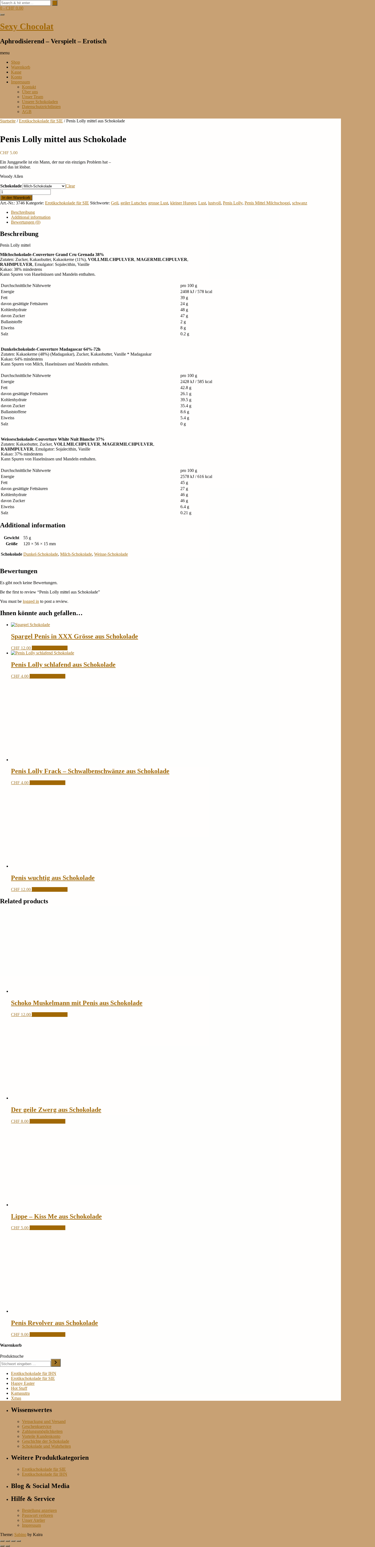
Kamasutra (20, 1393)
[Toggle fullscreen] (7, 1541)
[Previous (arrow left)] (2, 1546)
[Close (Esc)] (18, 1541)
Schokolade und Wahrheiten (46, 1446)
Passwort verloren (37, 1515)
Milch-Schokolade (76, 554)
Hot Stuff (19, 1388)
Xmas (16, 1398)
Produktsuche (12, 1356)
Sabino (20, 1534)
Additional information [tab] (31, 217)
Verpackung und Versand (44, 1421)
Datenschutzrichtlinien (41, 106)
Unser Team (32, 96)
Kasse (16, 72)
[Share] (13, 1541)
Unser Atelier (33, 1520)
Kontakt (29, 87)
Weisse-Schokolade (111, 554)
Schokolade (11, 186)
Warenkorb (20, 67)
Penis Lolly (232, 203)
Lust (202, 203)
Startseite (8, 121)
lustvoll (214, 203)
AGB (27, 111)
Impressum (20, 82)
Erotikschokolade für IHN (33, 1373)
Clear (70, 186)
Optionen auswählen (50, 648)
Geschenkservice (36, 1426)
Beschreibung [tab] (23, 212)
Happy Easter (23, 1383)
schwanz (299, 203)
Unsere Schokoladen (40, 101)
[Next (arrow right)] (7, 1546)
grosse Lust (158, 203)
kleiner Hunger (183, 203)
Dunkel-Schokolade (40, 554)
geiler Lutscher (133, 203)
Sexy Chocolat (27, 26)
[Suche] (56, 1363)
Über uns (30, 91)
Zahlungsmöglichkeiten (42, 1431)
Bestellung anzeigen (39, 1510)
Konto (16, 77)
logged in (31, 601)
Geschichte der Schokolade (45, 1441)
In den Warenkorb (16, 198)
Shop (15, 62)
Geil (114, 203)
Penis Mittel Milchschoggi (267, 203)
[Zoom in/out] (2, 1541)
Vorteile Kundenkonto (41, 1436)
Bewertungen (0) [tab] (25, 222)
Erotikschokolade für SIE (41, 121)
